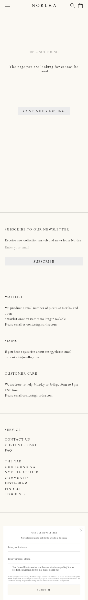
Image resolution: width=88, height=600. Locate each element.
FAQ (8, 451)
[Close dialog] (81, 529)
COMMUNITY (17, 478)
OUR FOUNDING (20, 467)
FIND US (13, 489)
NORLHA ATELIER (22, 473)
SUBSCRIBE (44, 262)
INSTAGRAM (16, 483)
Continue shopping (44, 112)
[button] (72, 5)
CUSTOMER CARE (21, 445)
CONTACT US (17, 440)
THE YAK (13, 462)
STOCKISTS (15, 494)
